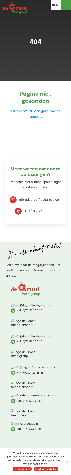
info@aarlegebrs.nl (26, 423)
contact (49, 270)
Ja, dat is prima (22, 469)
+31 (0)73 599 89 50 (29, 400)
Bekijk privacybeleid (46, 469)
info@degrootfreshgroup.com (40, 199)
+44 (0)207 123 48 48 (30, 372)
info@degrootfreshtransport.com (35, 395)
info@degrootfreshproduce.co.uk (35, 367)
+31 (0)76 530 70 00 (29, 310)
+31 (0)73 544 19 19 (28, 429)
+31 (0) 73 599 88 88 (40, 211)
